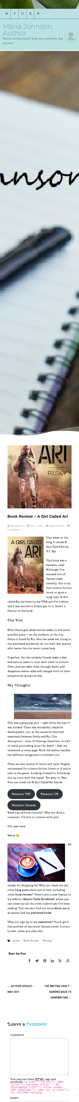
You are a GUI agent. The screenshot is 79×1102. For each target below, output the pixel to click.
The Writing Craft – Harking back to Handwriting (58, 991)
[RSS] (60, 960)
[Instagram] (22, 13)
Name (14, 1098)
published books (41, 912)
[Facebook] (14, 13)
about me (60, 908)
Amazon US (49, 794)
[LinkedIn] (52, 960)
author (16, 940)
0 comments (13, 529)
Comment (17, 1035)
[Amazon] (30, 13)
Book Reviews (56, 525)
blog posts (22, 890)
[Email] (68, 960)
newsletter (45, 922)
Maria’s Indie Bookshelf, (39, 899)
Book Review (31, 940)
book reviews (23, 894)
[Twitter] (7, 13)
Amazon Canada (24, 805)
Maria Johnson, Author (28, 29)
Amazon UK (21, 794)
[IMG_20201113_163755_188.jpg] (36, 863)
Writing (46, 940)
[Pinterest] (38, 13)
